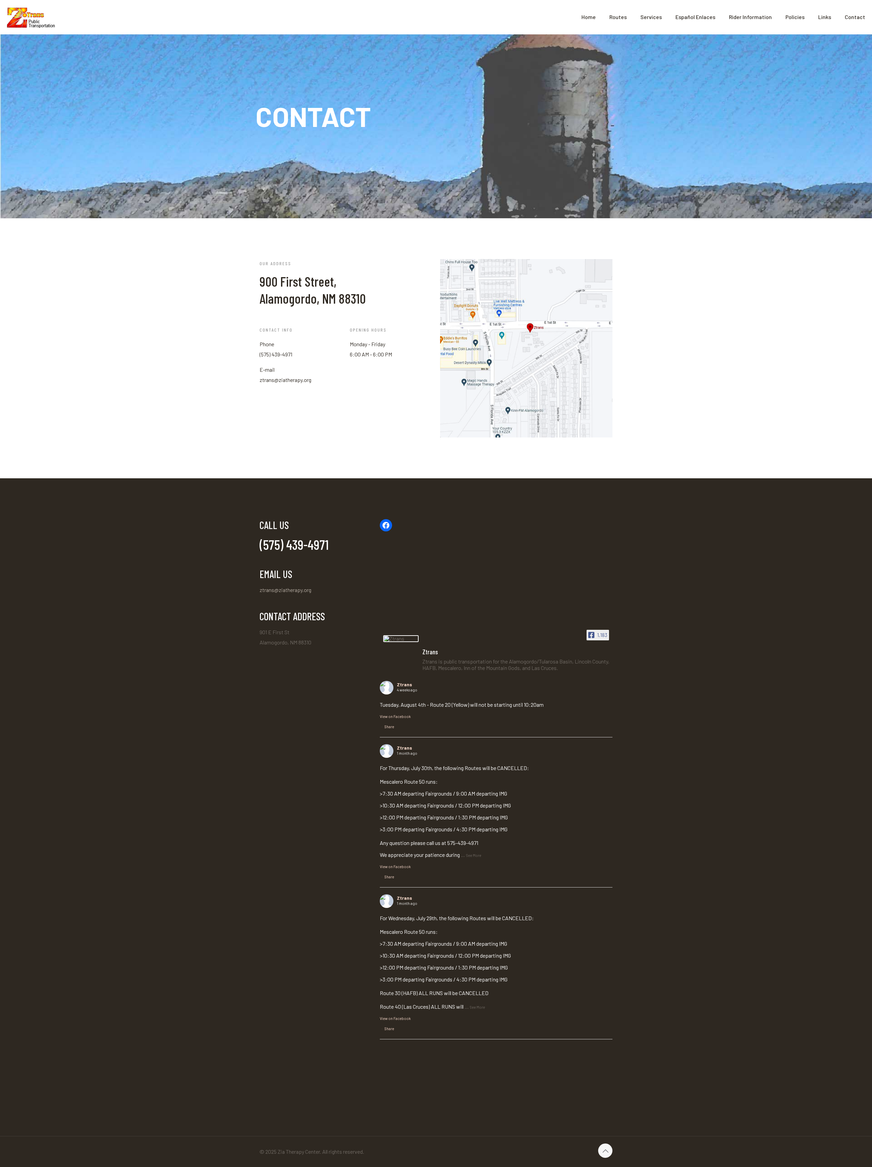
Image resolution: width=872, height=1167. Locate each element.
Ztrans (404, 684)
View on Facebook (395, 716)
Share (389, 726)
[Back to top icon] (605, 1151)
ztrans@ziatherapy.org (285, 590)
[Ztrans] (401, 638)
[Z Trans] (31, 17)
